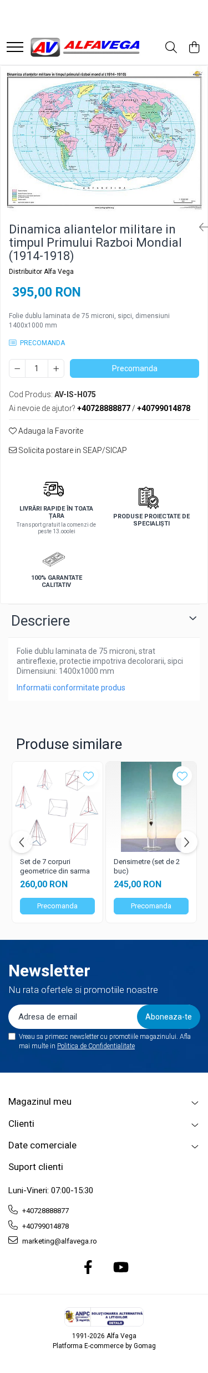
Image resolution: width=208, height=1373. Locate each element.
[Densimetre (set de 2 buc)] (151, 807)
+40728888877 (45, 1210)
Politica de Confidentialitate (96, 1046)
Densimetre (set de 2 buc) (147, 866)
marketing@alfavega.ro (59, 1241)
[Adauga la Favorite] (88, 776)
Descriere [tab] (40, 620)
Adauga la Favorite (50, 431)
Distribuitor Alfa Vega (41, 271)
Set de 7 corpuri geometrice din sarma (55, 866)
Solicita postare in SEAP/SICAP (72, 450)
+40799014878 (45, 1226)
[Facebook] (88, 1268)
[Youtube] (120, 1268)
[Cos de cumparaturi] (194, 48)
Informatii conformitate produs (71, 687)
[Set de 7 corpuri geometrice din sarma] (57, 807)
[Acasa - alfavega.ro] (86, 48)
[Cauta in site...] (171, 48)
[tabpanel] (104, 139)
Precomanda (135, 368)
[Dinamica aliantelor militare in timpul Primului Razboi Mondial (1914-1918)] (104, 139)
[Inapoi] (199, 227)
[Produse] (15, 47)
